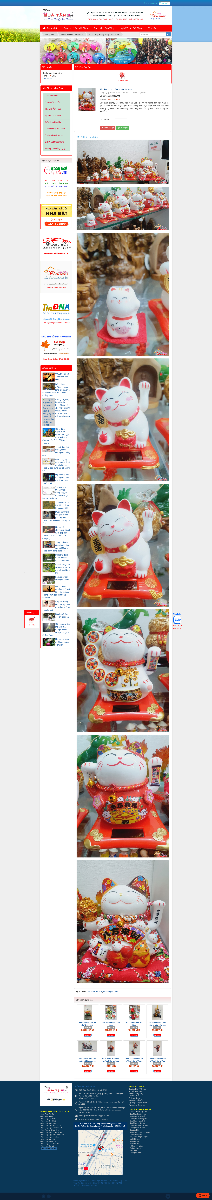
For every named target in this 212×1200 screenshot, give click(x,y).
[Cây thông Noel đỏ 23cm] (134, 1012)
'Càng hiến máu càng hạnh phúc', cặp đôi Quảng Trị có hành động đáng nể (56, 546)
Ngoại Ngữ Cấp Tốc (136, 1100)
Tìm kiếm (152, 28)
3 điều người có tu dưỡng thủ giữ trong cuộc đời (62, 505)
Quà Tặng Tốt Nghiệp (48, 1118)
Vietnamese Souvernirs (137, 1105)
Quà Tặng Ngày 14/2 (48, 1123)
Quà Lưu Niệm (135, 1130)
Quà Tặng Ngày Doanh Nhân (51, 1132)
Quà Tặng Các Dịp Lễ (137, 1116)
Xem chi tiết (47, 78)
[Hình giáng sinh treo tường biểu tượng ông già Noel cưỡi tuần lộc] (87, 1046)
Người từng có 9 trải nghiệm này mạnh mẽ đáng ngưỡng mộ (55, 478)
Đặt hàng (88, 1035)
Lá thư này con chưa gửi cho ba (62, 578)
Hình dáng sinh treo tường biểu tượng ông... (157, 1061)
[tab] (87, 137)
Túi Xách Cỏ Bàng (136, 1146)
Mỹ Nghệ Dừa (134, 1139)
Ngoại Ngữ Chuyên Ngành (138, 1102)
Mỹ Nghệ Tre (134, 1141)
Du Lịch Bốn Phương (54, 135)
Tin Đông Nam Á (134, 1098)
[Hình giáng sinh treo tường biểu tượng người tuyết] (134, 1048)
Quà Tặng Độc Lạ (136, 1134)
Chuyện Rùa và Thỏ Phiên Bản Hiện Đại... (62, 376)
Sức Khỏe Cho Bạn (53, 122)
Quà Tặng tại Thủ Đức (137, 1127)
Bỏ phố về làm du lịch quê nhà (62, 615)
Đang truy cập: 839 (50, 1148)
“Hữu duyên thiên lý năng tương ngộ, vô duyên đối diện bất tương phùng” (55, 493)
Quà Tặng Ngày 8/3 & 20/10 (51, 1125)
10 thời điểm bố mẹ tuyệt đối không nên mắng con (56, 451)
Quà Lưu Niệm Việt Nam (76, 28)
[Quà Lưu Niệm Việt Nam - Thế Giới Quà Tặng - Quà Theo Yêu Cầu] (58, 14)
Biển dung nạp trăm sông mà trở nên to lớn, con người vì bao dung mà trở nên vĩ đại (56, 465)
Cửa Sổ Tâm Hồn (52, 102)
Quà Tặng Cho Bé (47, 1146)
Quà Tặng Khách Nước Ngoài (140, 1132)
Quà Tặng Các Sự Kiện (138, 1114)
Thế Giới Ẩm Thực (53, 108)
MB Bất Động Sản (135, 1091)
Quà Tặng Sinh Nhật (48, 1121)
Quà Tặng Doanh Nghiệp (138, 1118)
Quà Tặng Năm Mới (48, 1139)
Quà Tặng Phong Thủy (49, 1141)
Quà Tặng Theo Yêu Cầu (50, 1143)
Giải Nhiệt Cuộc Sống (54, 141)
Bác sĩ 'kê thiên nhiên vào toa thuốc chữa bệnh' (62, 557)
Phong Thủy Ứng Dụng (55, 148)
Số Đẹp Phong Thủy (136, 1093)
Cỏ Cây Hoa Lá (52, 95)
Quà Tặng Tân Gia (47, 1114)
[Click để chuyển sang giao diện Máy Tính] (49, 1196)
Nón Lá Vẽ (133, 1150)
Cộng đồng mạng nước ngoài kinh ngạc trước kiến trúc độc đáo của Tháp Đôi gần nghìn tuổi (55, 436)
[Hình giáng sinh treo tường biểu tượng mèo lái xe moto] (157, 1012)
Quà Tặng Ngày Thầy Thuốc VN (52, 1134)
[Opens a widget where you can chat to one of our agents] (203, 1196)
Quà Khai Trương (47, 1116)
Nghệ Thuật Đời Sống (131, 28)
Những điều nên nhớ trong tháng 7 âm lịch (62, 642)
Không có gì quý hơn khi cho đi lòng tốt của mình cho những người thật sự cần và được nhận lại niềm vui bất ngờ (62, 408)
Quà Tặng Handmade (137, 1123)
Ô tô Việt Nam (134, 1096)
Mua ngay (124, 127)
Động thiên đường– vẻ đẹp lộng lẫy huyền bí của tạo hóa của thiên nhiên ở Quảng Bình (56, 390)
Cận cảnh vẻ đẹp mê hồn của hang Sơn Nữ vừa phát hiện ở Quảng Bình (56, 629)
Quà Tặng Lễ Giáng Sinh (50, 1130)
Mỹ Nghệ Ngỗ (134, 1143)
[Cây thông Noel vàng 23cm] (111, 1012)
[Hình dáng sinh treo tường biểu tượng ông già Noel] (157, 1048)
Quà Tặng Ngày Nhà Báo (50, 1137)
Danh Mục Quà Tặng (104, 28)
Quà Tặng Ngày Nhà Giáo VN (51, 1128)
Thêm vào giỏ (109, 127)
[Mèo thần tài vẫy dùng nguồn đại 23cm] (87, 99)
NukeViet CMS (98, 1183)
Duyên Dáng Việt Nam (55, 128)
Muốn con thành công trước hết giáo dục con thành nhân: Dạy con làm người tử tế (56, 517)
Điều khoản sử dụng (89, 1185)
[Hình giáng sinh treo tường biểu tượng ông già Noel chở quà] (111, 1048)
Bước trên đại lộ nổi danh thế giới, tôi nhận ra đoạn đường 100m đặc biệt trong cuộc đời (56, 592)
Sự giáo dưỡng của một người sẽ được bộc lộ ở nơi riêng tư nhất (56, 605)
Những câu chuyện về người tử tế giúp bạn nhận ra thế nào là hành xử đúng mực (56, 533)
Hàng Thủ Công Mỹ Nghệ (139, 1136)
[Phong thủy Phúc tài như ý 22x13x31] (87, 1012)
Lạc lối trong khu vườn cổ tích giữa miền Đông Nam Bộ (62, 568)
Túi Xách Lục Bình (136, 1148)
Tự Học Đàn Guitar (53, 115)
